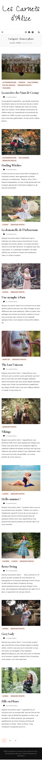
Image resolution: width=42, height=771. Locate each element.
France (22, 82)
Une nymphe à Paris (13, 297)
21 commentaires (11, 302)
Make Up (6, 359)
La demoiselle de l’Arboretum (20, 230)
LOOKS (5, 225)
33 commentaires (11, 571)
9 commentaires (11, 234)
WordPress (21, 756)
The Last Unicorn (12, 365)
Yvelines (6, 88)
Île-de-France (9, 85)
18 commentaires (11, 706)
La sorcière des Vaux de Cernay (20, 93)
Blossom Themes (22, 754)
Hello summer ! (11, 499)
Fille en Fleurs (10, 701)
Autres (6, 561)
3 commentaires (11, 436)
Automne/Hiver (9, 82)
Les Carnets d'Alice (21, 15)
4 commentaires (11, 97)
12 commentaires (11, 369)
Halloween (33, 82)
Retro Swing (9, 566)
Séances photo (24, 85)
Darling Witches (11, 165)
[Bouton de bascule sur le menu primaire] (3, 32)
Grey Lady (8, 634)
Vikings (6, 432)
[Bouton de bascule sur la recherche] (39, 32)
